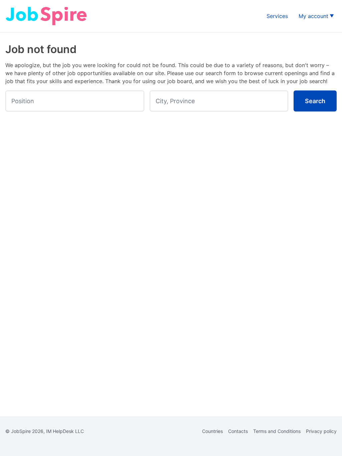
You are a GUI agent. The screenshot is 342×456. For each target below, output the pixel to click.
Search (315, 100)
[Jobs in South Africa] (47, 16)
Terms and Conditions (277, 431)
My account (313, 16)
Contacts (238, 431)
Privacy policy (321, 431)
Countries (212, 431)
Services (277, 16)
